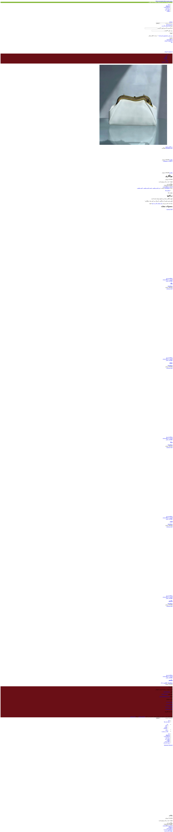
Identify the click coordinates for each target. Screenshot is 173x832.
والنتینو (170, 159)
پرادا (171, 442)
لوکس (165, 57)
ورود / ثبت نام (169, 702)
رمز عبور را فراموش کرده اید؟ (165, 35)
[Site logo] (164, 20)
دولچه (170, 363)
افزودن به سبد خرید (168, 185)
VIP (166, 56)
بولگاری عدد (169, 184)
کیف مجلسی (140, 188)
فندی (171, 521)
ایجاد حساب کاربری (166, 25)
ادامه (171, 38)
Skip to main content (168, 1)
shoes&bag (167, 148)
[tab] (167, 190)
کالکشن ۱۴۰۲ (164, 682)
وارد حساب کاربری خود (157, 203)
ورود (171, 33)
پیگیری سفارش (168, 709)
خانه (171, 148)
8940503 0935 (167, 691)
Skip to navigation (160, 1)
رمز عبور (168, 30)
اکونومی (165, 58)
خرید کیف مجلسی (156, 188)
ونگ (171, 283)
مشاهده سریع (169, 278)
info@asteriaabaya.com (165, 696)
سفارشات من (169, 704)
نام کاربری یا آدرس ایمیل (165, 28)
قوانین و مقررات (168, 706)
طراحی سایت (142, 716)
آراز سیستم (132, 716)
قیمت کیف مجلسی (147, 188)
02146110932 (165, 694)
